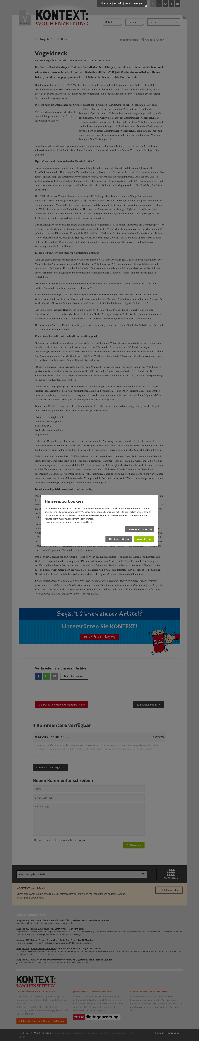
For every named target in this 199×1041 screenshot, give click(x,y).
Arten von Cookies (138, 529)
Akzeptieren (144, 539)
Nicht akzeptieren (119, 539)
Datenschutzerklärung (83, 522)
